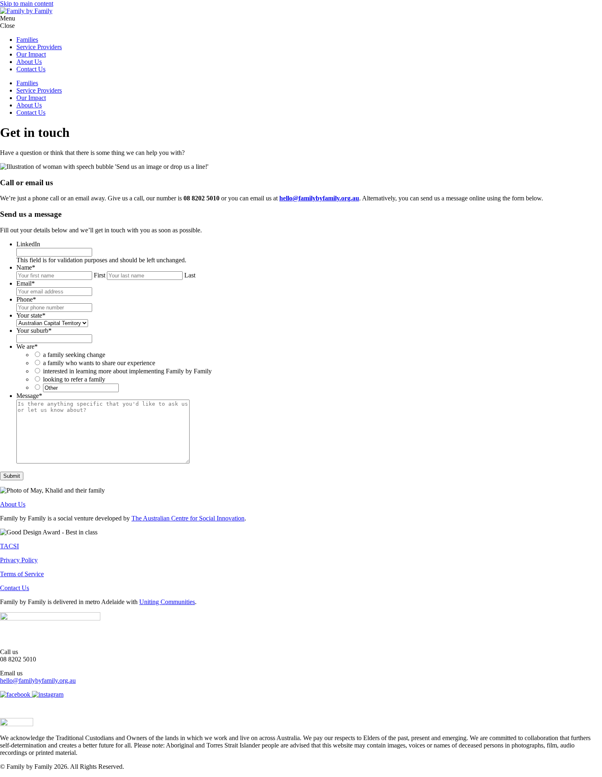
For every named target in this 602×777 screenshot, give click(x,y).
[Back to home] (26, 10)
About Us (29, 61)
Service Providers (39, 46)
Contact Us (30, 69)
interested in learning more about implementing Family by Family (127, 371)
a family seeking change (74, 354)
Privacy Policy (19, 560)
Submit (11, 476)
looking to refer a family (74, 379)
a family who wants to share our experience (99, 362)
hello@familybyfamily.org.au (319, 198)
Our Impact (31, 54)
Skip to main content (26, 3)
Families (27, 39)
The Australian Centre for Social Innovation (187, 518)
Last (189, 275)
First (99, 275)
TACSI (9, 546)
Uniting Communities (167, 601)
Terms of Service (22, 573)
